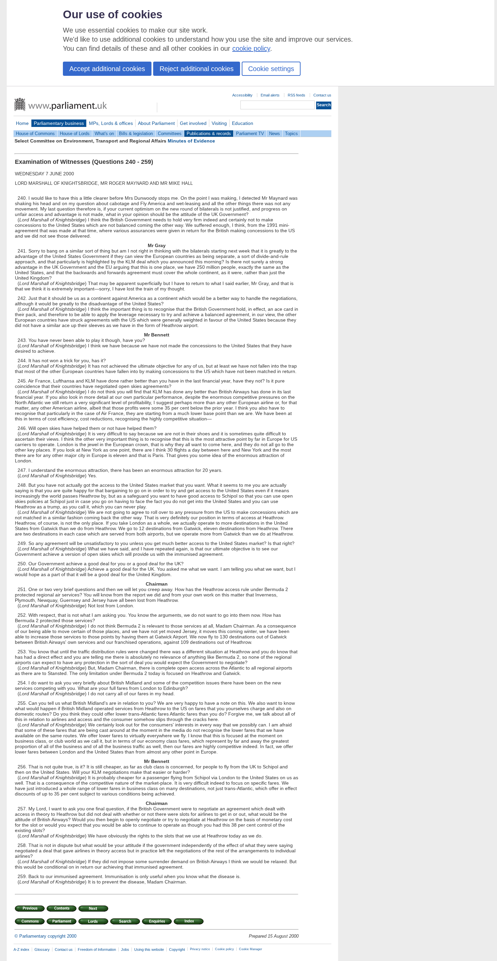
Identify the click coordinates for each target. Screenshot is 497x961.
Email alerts (270, 95)
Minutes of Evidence (191, 141)
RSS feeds (296, 95)
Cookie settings (271, 68)
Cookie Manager (250, 949)
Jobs (125, 949)
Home (22, 123)
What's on (104, 133)
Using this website (149, 949)
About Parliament (156, 123)
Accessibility (242, 95)
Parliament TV (250, 133)
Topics (291, 133)
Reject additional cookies (197, 68)
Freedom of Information (97, 949)
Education (242, 123)
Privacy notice (200, 949)
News (274, 133)
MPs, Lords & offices (111, 123)
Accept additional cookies (107, 68)
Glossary (42, 949)
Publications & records (209, 133)
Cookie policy (224, 949)
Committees (170, 133)
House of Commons (35, 133)
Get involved (193, 123)
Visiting (219, 123)
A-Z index (21, 949)
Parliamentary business (59, 123)
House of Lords (75, 133)
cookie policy (251, 48)
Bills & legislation (136, 133)
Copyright (177, 949)
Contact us (322, 95)
